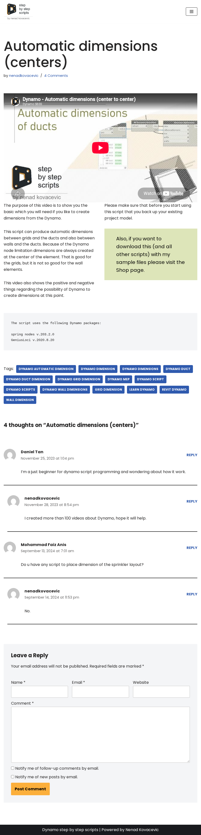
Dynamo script (150, 379)
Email (78, 682)
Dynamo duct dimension (28, 379)
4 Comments (56, 75)
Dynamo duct (178, 369)
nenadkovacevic (23, 75)
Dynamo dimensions (140, 369)
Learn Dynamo (142, 389)
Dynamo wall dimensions (65, 389)
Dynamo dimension (98, 369)
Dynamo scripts (20, 389)
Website (141, 682)
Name (18, 682)
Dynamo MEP (119, 379)
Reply (192, 454)
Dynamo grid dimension (79, 379)
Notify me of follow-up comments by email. (57, 768)
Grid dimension (108, 389)
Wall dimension (20, 400)
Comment (22, 703)
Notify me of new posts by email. (46, 777)
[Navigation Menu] (191, 11)
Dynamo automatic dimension (46, 369)
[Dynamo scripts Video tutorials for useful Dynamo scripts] (18, 11)
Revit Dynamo (174, 389)
